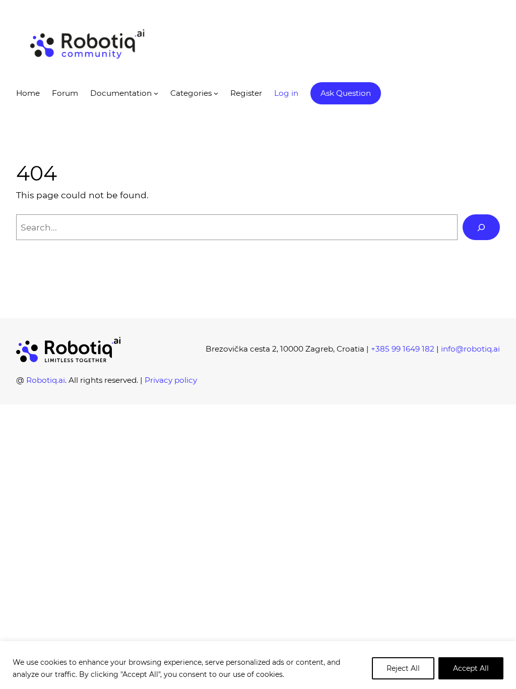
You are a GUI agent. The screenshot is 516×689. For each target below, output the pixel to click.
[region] (258, 665)
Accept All (471, 668)
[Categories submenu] (216, 93)
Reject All (403, 668)
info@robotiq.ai (470, 349)
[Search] (481, 227)
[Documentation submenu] (156, 93)
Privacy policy (171, 380)
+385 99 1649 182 (402, 349)
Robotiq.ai (45, 380)
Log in (286, 93)
